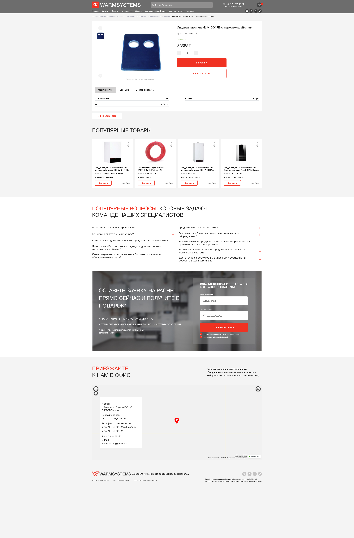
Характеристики (105, 90)
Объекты (138, 11)
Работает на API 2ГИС (241, 455)
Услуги (115, 11)
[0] (259, 4)
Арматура (166, 16)
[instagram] (244, 474)
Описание (124, 90)
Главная (95, 11)
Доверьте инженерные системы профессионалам (160, 473)
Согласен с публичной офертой (215, 337)
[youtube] (250, 474)
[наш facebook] (251, 11)
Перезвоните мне (224, 327)
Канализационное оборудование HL (122, 16)
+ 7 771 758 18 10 (111, 435)
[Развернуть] (258, 389)
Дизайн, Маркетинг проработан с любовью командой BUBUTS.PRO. (231, 479)
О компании (127, 11)
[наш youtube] (247, 11)
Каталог (105, 11)
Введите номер (206, 309)
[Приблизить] (95, 388)
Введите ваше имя (207, 295)
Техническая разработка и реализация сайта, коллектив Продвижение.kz (233, 482)
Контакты (190, 11)
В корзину (201, 62)
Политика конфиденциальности (145, 480)
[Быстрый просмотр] (129, 146)
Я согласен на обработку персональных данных (221, 334)
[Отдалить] (96, 393)
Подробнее (125, 183)
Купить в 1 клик (201, 73)
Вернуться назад (108, 116)
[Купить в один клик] (129, 142)
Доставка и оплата (176, 11)
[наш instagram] (256, 11)
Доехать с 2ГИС (255, 456)
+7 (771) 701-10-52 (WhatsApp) (119, 426)
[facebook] (255, 474)
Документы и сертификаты (155, 11)
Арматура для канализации (149, 16)
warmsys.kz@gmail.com (114, 443)
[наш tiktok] (260, 11)
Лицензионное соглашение (240, 456)
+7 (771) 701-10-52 (235, 4)
